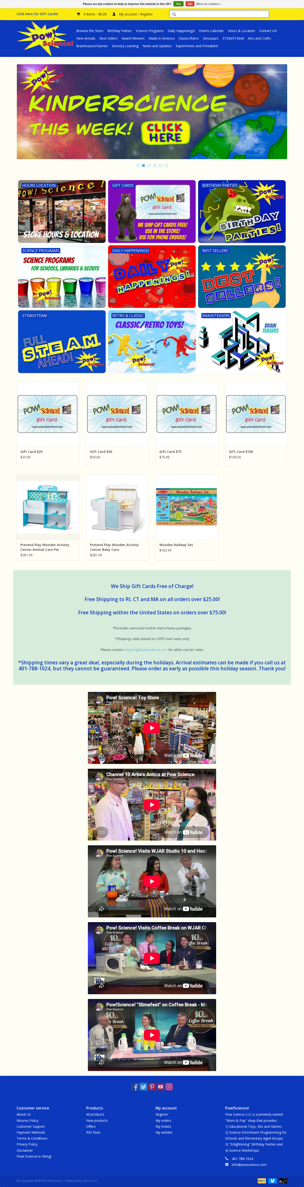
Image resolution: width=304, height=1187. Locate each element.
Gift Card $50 (101, 451)
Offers (91, 1126)
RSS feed (93, 1132)
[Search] (174, 14)
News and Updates (157, 46)
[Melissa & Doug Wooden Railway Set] (187, 507)
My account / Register (135, 14)
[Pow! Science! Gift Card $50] (117, 413)
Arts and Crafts (259, 38)
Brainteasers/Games (92, 46)
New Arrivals (85, 38)
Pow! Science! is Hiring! (34, 1156)
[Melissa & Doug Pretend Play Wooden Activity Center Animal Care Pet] (48, 507)
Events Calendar (211, 30)
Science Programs (150, 30)
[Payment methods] (261, 1180)
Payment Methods (31, 1132)
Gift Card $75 (170, 451)
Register (162, 1114)
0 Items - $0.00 (95, 14)
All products (95, 1114)
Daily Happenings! (181, 30)
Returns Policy (27, 1120)
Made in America (162, 38)
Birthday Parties (119, 30)
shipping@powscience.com (145, 649)
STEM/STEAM (233, 38)
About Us (24, 1114)
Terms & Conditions (32, 1138)
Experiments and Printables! (197, 46)
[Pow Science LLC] (46, 38)
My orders (163, 1120)
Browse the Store (89, 30)
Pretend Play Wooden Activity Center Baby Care (114, 547)
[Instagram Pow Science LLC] (169, 1086)
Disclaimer (25, 1150)
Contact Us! (268, 30)
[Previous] (26, 112)
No (190, 4)
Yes (178, 4)
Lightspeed (89, 1181)
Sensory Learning (125, 46)
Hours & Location (241, 30)
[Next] (278, 112)
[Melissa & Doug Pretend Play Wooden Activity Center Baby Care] (117, 507)
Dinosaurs (210, 38)
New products (97, 1120)
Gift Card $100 (241, 451)
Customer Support (31, 1126)
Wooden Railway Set (176, 545)
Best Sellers (109, 38)
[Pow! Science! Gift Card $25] (48, 413)
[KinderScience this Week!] (152, 111)
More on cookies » (208, 4)
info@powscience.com (249, 1164)
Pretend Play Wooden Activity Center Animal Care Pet (44, 547)
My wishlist (164, 1132)
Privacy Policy (27, 1144)
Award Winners (133, 38)
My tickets (163, 1126)
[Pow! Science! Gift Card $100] (256, 413)
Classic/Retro (189, 38)
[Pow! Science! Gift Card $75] (187, 413)
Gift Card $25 (31, 451)
